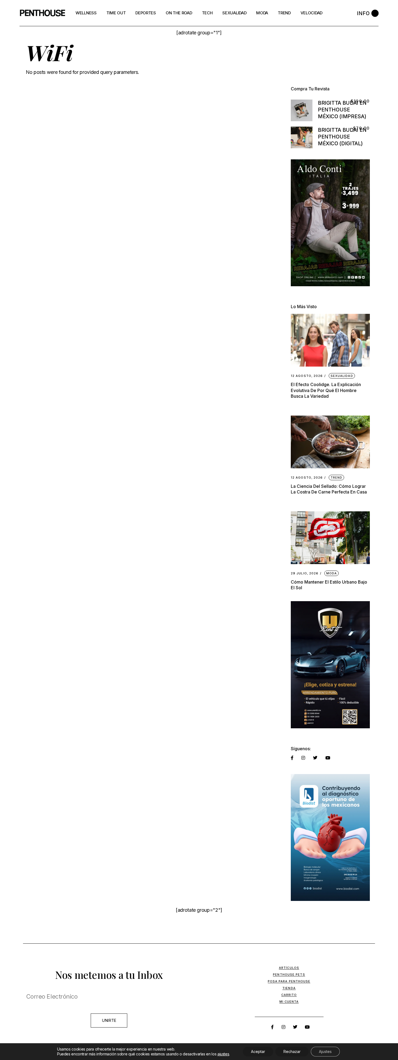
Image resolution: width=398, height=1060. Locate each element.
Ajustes (325, 1051)
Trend (336, 477)
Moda (331, 573)
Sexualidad (342, 376)
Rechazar (292, 1051)
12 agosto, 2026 (307, 375)
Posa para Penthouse (289, 981)
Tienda (289, 988)
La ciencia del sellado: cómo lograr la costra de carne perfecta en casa (329, 489)
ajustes (223, 1054)
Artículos (289, 968)
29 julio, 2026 (304, 573)
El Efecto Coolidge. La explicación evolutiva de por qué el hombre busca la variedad (326, 390)
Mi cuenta (289, 1001)
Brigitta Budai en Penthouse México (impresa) (342, 110)
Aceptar (258, 1051)
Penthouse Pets (289, 974)
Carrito (289, 995)
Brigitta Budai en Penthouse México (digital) (342, 137)
